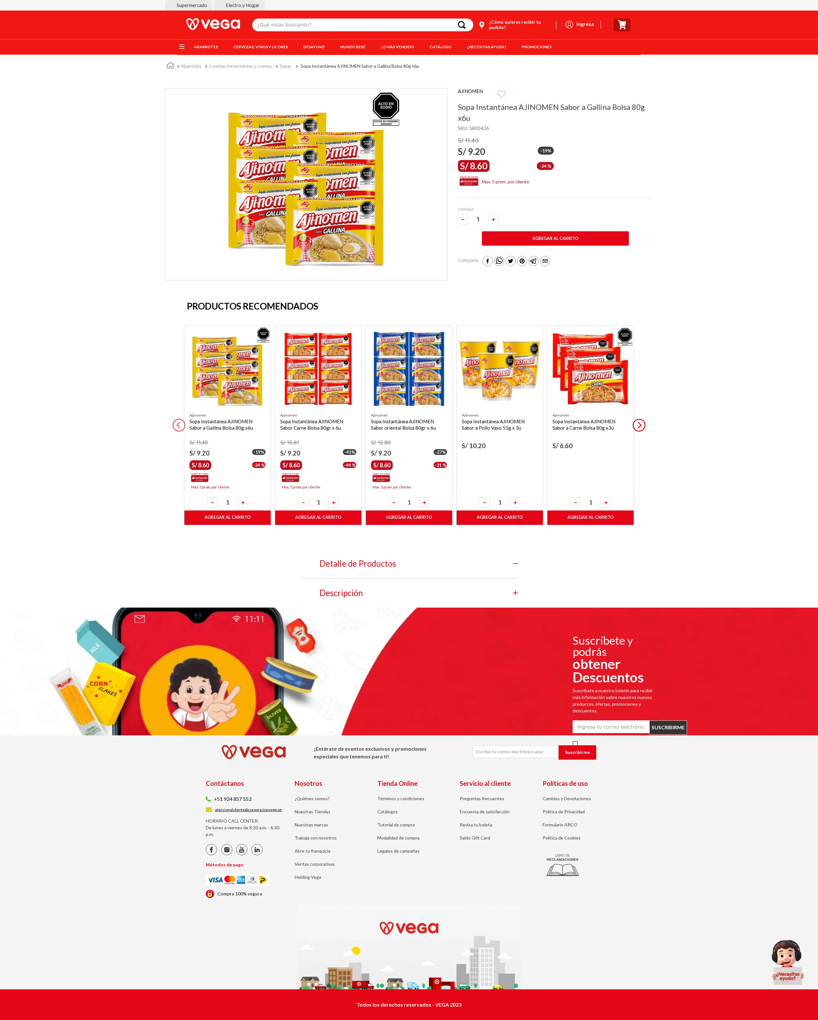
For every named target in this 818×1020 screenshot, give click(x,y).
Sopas (286, 66)
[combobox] (362, 25)
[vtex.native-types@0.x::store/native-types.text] (211, 853)
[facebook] (487, 261)
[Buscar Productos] (463, 25)
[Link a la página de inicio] (170, 66)
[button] (188, 5)
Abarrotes (191, 66)
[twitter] (510, 261)
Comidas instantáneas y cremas (240, 66)
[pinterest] (522, 261)
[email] (545, 261)
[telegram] (534, 261)
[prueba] (787, 962)
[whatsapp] (499, 261)
